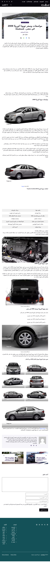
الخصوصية (42, 1)
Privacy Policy (13, 554)
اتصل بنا (23, 1)
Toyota (23, 186)
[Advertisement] (25, 59)
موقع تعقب (43, 554)
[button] (11, 5)
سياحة (3, 530)
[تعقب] (45, 5)
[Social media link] (11, 1)
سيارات (3, 528)
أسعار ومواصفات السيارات (25, 22)
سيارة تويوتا (42, 428)
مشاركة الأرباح (29, 1)
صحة (4, 535)
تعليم (4, 543)
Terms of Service (5, 554)
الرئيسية (13, 527)
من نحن (46, 1)
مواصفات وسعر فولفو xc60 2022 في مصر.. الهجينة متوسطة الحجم (9, 459)
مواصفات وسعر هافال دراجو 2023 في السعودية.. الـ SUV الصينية (41, 459)
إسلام (3, 527)
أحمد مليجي (23, 32)
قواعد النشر (36, 1)
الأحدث (13, 528)
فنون (4, 538)
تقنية (4, 537)
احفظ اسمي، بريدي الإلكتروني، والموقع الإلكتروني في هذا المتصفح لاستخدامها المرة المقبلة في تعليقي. (25, 505)
